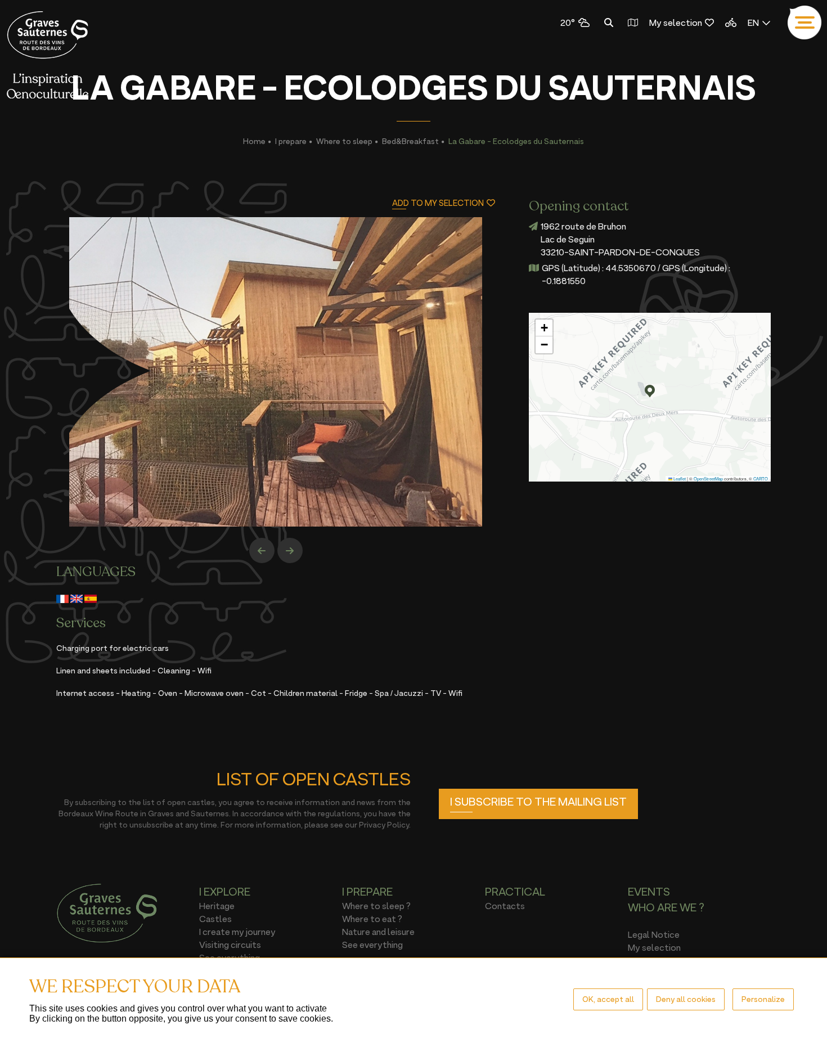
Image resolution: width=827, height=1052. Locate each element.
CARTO (760, 478)
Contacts (505, 905)
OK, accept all (608, 999)
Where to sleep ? (376, 905)
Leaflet (679, 478)
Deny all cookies (686, 999)
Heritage (217, 905)
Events (649, 891)
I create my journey (237, 931)
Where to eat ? (372, 918)
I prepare (291, 141)
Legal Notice (654, 934)
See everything (372, 944)
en (753, 22)
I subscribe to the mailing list (538, 801)
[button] (650, 391)
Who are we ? (666, 907)
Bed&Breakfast (410, 141)
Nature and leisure (378, 931)
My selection (675, 22)
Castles (215, 918)
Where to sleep (344, 141)
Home (254, 141)
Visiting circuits (230, 944)
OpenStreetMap (708, 478)
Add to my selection (438, 203)
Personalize (763, 999)
